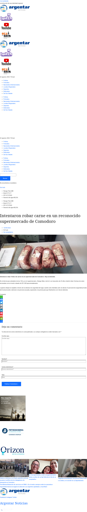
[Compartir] (43, 321)
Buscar (5, 178)
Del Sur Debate (7, 93)
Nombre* (4, 359)
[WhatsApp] (43, 297)
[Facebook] (43, 299)
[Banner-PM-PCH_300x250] (12, 442)
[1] (12, 458)
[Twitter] (43, 302)
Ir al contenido (4, 1)
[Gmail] (43, 316)
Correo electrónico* (7, 367)
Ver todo (2, 187)
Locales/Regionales (9, 87)
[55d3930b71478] (12, 420)
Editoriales (6, 91)
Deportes (6, 89)
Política (5, 80)
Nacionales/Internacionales (11, 85)
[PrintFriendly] (43, 318)
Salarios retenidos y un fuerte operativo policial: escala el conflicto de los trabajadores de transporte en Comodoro (14, 480)
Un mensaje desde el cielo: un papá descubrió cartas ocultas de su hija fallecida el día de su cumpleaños (42, 477)
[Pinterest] (43, 313)
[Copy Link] (43, 307)
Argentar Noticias (14, 503)
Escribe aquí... (6, 336)
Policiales (6, 82)
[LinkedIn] (43, 310)
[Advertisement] (43, 124)
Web (3, 375)
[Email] (43, 305)
